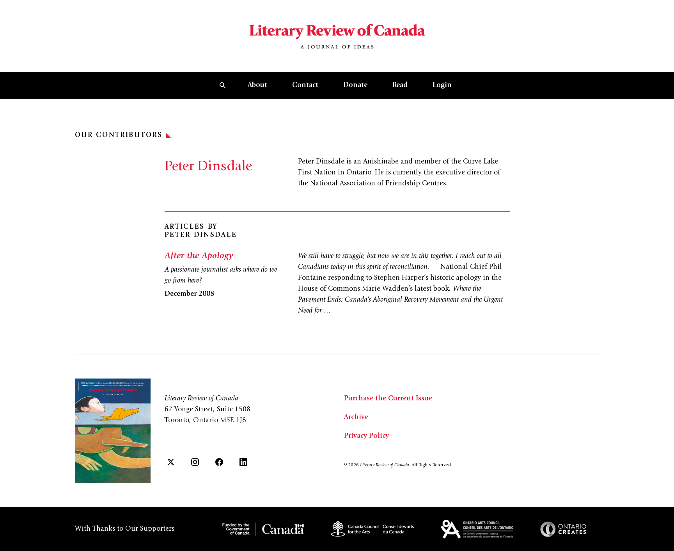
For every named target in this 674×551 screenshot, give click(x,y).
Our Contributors (119, 135)
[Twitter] (171, 462)
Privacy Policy (366, 436)
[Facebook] (219, 462)
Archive (356, 417)
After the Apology (199, 256)
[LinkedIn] (243, 462)
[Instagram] (195, 462)
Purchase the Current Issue (388, 398)
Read (400, 85)
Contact (305, 85)
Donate (355, 85)
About (257, 85)
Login (442, 85)
